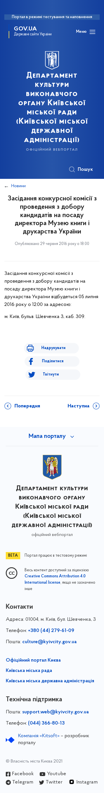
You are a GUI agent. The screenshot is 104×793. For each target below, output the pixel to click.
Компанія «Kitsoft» (39, 736)
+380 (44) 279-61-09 (51, 630)
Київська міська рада (29, 670)
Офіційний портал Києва (33, 660)
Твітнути (51, 374)
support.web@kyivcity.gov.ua (55, 712)
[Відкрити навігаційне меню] (92, 32)
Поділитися (53, 361)
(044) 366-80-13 (46, 723)
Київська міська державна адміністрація (50, 681)
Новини (18, 186)
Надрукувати (53, 348)
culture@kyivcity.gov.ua (49, 642)
